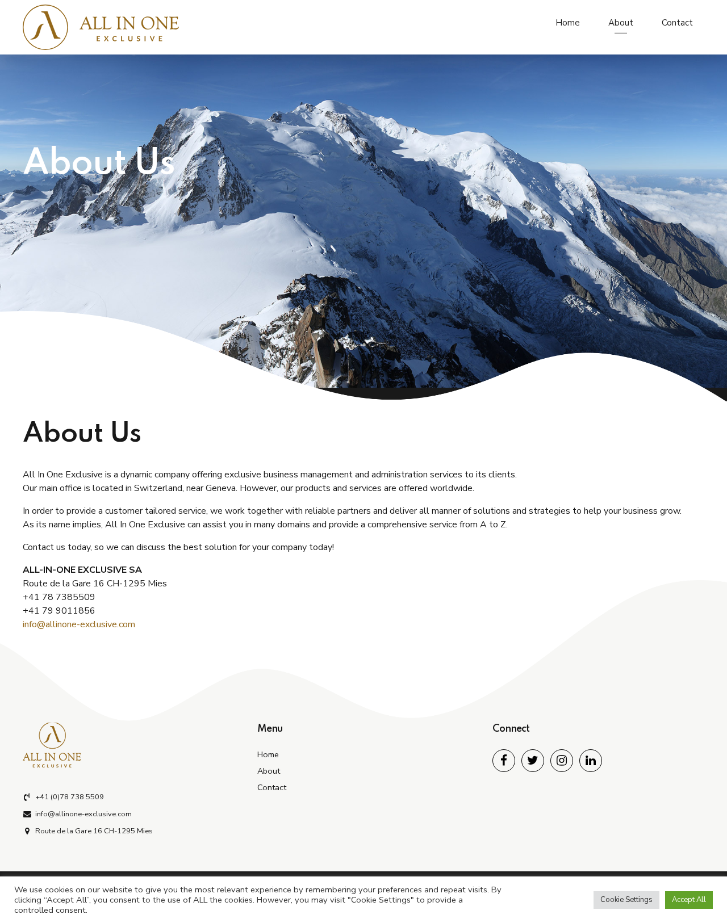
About (620, 22)
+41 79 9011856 (59, 611)
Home (567, 22)
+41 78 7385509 (59, 597)
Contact (677, 22)
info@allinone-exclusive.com (79, 624)
